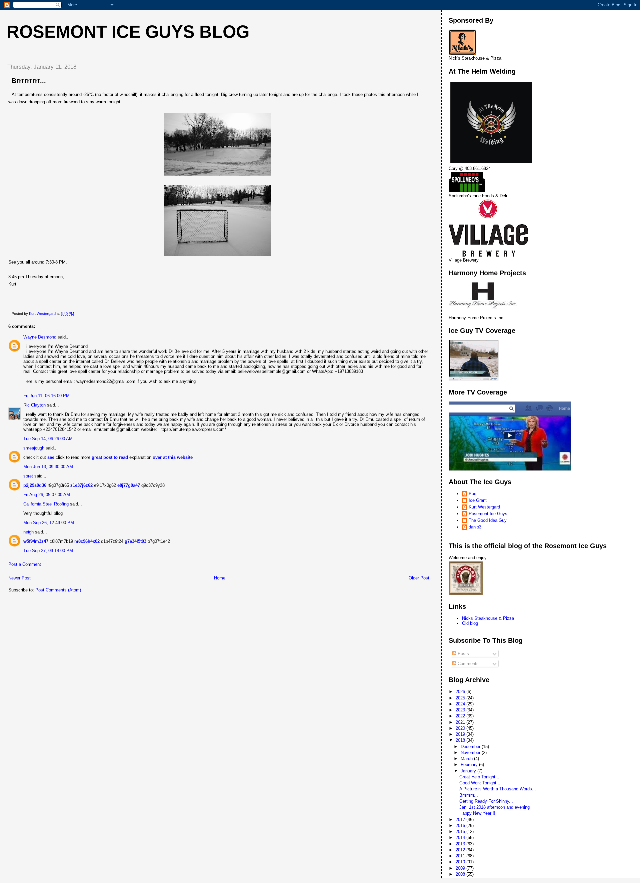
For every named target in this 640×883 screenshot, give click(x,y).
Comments (467, 663)
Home (219, 577)
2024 (461, 703)
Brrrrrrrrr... (468, 795)
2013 (461, 843)
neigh (28, 531)
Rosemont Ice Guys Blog (128, 31)
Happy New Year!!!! (478, 813)
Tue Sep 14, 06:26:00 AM (48, 438)
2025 (461, 697)
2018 (461, 740)
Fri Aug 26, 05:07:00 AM (46, 494)
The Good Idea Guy (488, 520)
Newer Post (19, 577)
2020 (461, 728)
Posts (462, 653)
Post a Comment (24, 564)
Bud (472, 493)
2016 (461, 825)
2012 (461, 849)
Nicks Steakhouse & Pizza (488, 618)
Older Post (419, 577)
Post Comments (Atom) (58, 589)
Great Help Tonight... (479, 776)
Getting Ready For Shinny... (486, 801)
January (469, 770)
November (471, 752)
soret (28, 475)
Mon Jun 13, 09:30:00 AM (48, 466)
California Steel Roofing (46, 503)
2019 (461, 734)
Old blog (470, 623)
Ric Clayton (34, 405)
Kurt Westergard (484, 506)
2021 (461, 722)
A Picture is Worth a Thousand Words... (497, 788)
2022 (461, 715)
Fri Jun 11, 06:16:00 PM (46, 395)
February (470, 764)
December (471, 746)
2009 (461, 868)
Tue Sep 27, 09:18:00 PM (48, 550)
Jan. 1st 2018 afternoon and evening (494, 807)
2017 (461, 819)
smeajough (33, 447)
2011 (461, 855)
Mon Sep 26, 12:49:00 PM (48, 522)
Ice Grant (478, 500)
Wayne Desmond (39, 337)
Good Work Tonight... (479, 782)
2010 (461, 861)
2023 (461, 709)
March (467, 758)
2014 (461, 837)
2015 (461, 831)
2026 (461, 691)
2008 (461, 874)
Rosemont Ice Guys (488, 513)
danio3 (475, 526)
